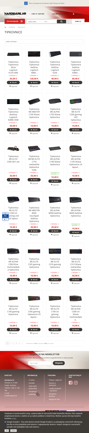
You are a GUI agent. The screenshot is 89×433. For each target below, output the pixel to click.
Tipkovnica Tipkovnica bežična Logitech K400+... (76, 67)
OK (7, 430)
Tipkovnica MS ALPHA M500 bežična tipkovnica (55, 211)
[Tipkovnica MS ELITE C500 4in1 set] (13, 148)
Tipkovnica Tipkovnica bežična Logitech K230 (55, 67)
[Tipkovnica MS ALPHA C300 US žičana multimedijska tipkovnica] (75, 298)
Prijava (59, 363)
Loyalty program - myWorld (55, 389)
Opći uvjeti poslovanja (33, 387)
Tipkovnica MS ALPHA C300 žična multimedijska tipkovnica (13, 264)
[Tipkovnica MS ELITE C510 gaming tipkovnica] (54, 251)
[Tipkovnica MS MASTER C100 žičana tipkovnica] (34, 101)
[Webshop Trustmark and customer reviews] (26, 3)
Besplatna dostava (52, 395)
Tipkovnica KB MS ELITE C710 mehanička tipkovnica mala (34, 163)
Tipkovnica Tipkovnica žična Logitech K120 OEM (13, 67)
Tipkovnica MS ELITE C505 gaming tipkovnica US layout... (34, 311)
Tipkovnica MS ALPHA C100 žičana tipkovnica (54, 160)
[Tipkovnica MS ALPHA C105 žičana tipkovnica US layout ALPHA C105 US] (75, 148)
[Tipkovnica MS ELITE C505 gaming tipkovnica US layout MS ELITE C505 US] (34, 298)
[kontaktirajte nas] (17, 75)
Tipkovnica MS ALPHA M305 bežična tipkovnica (75, 211)
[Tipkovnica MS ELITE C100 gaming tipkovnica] (13, 298)
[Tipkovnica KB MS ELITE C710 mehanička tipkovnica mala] (34, 148)
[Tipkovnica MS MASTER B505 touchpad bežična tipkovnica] (34, 199)
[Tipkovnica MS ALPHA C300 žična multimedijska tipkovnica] (13, 251)
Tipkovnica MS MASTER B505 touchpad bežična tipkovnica (34, 214)
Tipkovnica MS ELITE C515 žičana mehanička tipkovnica (75, 264)
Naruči (14, 82)
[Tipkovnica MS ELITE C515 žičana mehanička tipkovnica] (75, 251)
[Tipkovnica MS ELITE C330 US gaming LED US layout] (13, 199)
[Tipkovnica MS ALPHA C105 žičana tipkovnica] (54, 101)
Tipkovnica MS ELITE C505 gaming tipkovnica (34, 263)
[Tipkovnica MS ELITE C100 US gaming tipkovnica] (54, 298)
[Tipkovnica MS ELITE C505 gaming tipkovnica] (34, 251)
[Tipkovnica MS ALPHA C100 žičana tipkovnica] (54, 148)
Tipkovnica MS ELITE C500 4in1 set (13, 159)
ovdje (14, 418)
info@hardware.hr (11, 396)
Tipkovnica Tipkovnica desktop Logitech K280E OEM (13, 114)
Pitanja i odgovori (55, 380)
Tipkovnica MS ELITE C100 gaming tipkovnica (13, 310)
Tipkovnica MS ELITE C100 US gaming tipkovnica (55, 311)
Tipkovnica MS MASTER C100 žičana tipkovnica (34, 113)
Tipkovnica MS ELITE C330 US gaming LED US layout (13, 213)
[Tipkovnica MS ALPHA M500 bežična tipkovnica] (54, 199)
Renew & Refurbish (52, 384)
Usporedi (14, 86)
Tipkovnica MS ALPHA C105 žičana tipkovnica (54, 113)
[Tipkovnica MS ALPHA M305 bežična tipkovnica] (75, 199)
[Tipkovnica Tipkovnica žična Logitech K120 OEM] (13, 54)
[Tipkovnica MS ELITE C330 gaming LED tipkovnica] (75, 101)
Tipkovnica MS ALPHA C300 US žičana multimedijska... (76, 313)
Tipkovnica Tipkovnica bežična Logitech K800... (34, 67)
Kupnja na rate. (54, 399)
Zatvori (14, 430)
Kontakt (32, 383)
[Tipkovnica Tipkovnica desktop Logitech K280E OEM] (13, 101)
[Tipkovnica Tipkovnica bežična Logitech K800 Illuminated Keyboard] (34, 54)
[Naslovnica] (5, 27)
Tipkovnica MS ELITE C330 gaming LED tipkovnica (76, 114)
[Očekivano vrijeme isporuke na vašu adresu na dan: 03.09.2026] (58, 174)
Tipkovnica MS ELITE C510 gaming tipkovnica (55, 263)
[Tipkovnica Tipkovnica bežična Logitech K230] (54, 54)
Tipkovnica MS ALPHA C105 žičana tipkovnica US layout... (75, 161)
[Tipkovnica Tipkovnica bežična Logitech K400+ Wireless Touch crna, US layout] (75, 54)
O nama (32, 380)
